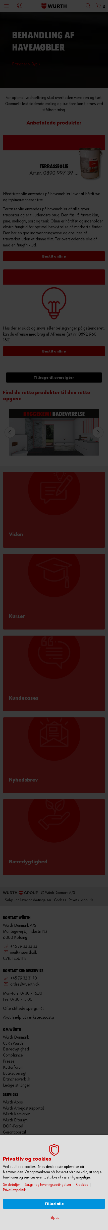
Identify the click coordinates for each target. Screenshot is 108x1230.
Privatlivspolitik (14, 1190)
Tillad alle (54, 1204)
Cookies (82, 1185)
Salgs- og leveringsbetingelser (48, 1185)
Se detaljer (11, 1185)
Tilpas (54, 1218)
